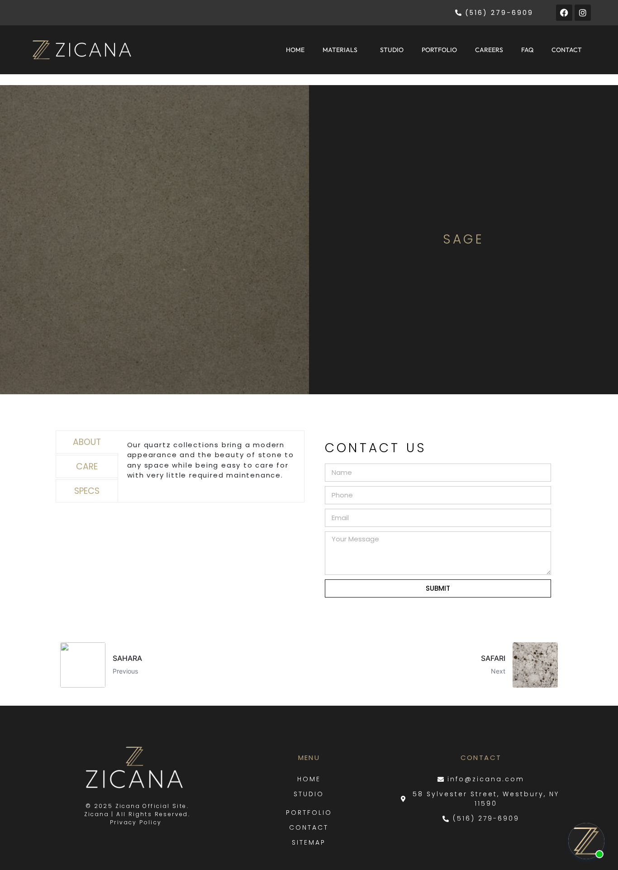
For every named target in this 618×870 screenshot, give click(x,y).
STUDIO (392, 50)
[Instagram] (583, 13)
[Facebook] (564, 13)
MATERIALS (340, 50)
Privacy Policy (137, 822)
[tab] (87, 442)
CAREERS (489, 50)
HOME (295, 50)
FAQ (527, 50)
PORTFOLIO (439, 50)
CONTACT (566, 50)
